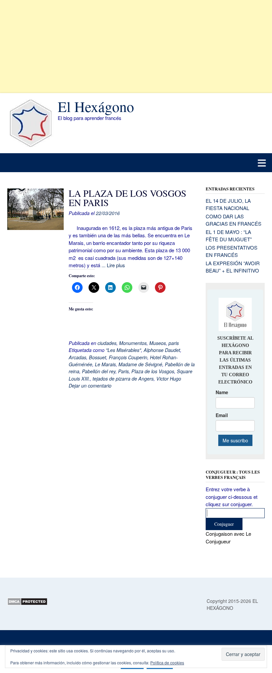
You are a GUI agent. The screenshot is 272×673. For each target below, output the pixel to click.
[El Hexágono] (32, 123)
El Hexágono (96, 106)
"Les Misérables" (123, 350)
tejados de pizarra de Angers (123, 378)
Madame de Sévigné (140, 364)
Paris (123, 371)
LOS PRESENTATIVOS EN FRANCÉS (231, 251)
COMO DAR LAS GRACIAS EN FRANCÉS (233, 220)
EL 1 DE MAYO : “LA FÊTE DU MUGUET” (229, 235)
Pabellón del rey (98, 371)
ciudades (107, 343)
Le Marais (105, 364)
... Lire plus (113, 265)
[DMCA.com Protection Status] (27, 603)
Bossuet (97, 357)
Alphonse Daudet (162, 350)
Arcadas (77, 357)
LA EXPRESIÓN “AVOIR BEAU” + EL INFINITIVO (233, 267)
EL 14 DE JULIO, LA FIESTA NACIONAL (228, 204)
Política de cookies (167, 662)
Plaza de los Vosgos (152, 371)
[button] (136, 162)
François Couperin (128, 357)
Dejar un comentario (90, 385)
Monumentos (133, 343)
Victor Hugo (168, 378)
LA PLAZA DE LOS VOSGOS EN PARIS (127, 198)
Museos (157, 343)
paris (174, 343)
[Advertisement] (136, 46)
